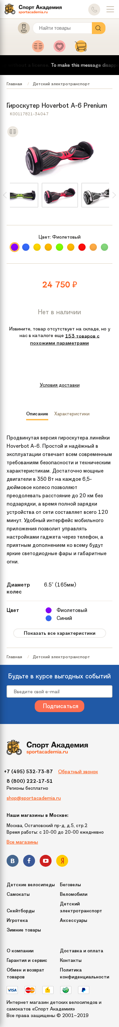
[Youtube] (46, 862)
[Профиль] (20, 29)
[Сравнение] (39, 48)
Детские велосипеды (31, 885)
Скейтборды (21, 911)
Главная (14, 84)
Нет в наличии (59, 312)
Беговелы (70, 885)
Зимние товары (24, 930)
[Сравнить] (13, 136)
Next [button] (114, 195)
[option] (60, 195)
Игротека (17, 920)
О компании (20, 951)
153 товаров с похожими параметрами (64, 339)
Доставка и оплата (81, 951)
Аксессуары (73, 920)
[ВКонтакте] (13, 862)
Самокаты (18, 894)
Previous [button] (5, 195)
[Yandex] (62, 862)
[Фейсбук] (29, 862)
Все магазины (22, 842)
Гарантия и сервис (27, 960)
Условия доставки (60, 385)
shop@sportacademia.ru (34, 798)
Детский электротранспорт (61, 84)
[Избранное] (61, 48)
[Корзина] (81, 48)
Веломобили (73, 894)
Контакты (71, 960)
